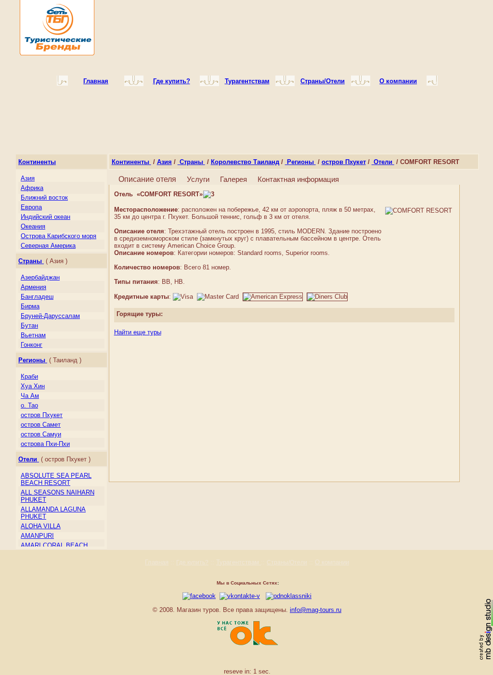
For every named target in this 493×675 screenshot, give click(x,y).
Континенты (37, 162)
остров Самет (41, 424)
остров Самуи (41, 434)
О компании (332, 562)
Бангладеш (37, 296)
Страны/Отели (287, 562)
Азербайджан (40, 277)
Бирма (30, 306)
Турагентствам (238, 562)
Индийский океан (45, 216)
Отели (28, 459)
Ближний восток (44, 197)
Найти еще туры (137, 332)
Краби (29, 376)
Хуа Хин (33, 386)
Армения (33, 287)
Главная (157, 562)
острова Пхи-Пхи (45, 443)
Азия (28, 178)
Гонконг (31, 344)
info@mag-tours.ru (315, 609)
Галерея (233, 179)
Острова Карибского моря (58, 236)
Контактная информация (298, 179)
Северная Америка (48, 245)
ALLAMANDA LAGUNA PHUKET (53, 513)
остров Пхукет (42, 415)
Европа (31, 207)
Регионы (32, 360)
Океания (33, 226)
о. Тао (29, 405)
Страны (31, 261)
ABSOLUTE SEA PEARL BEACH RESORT (56, 479)
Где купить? (192, 562)
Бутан (29, 325)
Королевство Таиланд (245, 162)
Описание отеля (147, 179)
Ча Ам (30, 395)
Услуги (198, 179)
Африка (32, 187)
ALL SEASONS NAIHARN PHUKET (57, 496)
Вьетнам (33, 335)
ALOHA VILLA (41, 526)
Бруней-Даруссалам (50, 315)
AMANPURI (37, 535)
